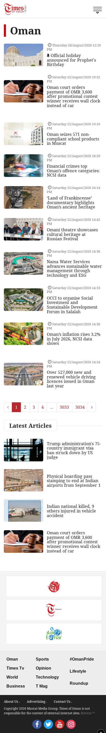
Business (15, 686)
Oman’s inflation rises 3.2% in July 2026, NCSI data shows (73, 338)
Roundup (79, 683)
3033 (64, 407)
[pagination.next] (92, 407)
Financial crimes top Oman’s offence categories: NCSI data (73, 170)
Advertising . (37, 701)
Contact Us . (63, 701)
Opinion (43, 668)
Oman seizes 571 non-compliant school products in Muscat (73, 138)
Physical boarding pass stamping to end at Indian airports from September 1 (74, 480)
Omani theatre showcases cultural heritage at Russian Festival (72, 234)
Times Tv (15, 668)
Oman (12, 659)
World (12, 677)
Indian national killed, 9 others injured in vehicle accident (71, 510)
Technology (47, 677)
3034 (80, 407)
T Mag (42, 686)
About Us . (12, 701)
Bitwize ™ (88, 713)
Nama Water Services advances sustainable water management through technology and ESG (74, 268)
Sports (42, 659)
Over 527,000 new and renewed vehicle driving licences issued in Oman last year (71, 379)
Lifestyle (78, 671)
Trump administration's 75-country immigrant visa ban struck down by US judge (74, 450)
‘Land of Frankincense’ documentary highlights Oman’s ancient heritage (71, 202)
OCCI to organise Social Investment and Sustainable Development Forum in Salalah (72, 305)
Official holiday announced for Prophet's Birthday (71, 60)
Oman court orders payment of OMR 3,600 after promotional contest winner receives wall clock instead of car (73, 96)
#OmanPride (82, 659)
